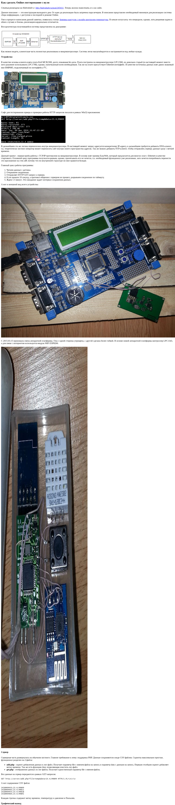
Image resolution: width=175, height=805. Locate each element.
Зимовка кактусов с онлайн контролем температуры (83, 19)
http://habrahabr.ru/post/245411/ (50, 8)
